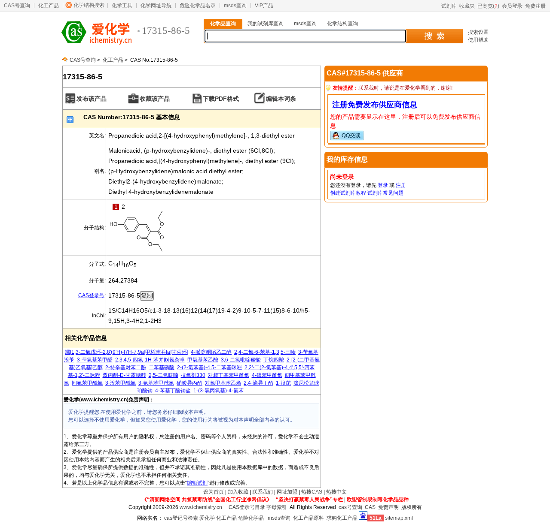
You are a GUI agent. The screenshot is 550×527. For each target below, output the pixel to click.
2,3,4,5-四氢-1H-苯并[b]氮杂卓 (150, 360)
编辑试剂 (197, 483)
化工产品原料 (308, 518)
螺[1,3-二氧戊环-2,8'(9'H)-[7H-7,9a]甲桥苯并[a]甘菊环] (126, 352)
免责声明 (388, 507)
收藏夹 (467, 6)
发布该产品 (91, 98)
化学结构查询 (342, 24)
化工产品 (48, 6)
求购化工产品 (342, 518)
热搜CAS (311, 492)
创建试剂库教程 (348, 193)
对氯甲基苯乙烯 (223, 383)
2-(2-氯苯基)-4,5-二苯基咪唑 (209, 367)
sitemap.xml (399, 518)
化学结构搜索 (88, 5)
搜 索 (434, 36)
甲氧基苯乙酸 (202, 360)
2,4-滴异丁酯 (258, 383)
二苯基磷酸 (161, 367)
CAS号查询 (17, 6)
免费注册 (535, 6)
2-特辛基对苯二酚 (125, 367)
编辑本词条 (281, 98)
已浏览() (488, 6)
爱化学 (207, 518)
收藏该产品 (155, 98)
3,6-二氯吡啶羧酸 (241, 360)
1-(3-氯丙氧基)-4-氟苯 (218, 391)
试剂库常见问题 (385, 193)
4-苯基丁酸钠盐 (173, 391)
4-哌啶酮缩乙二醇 (211, 352)
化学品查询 (223, 24)
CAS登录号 (91, 295)
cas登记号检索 (181, 518)
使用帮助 (478, 40)
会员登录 (512, 6)
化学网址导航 (156, 6)
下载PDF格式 (221, 98)
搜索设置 (478, 32)
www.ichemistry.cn (201, 507)
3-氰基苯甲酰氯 (156, 383)
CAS (370, 507)
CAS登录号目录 (247, 507)
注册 (401, 185)
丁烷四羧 (273, 360)
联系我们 (262, 492)
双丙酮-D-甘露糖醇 (124, 375)
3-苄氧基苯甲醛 (95, 360)
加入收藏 (238, 492)
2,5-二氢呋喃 (163, 375)
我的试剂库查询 (266, 24)
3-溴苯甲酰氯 (120, 383)
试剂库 (449, 6)
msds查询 (235, 6)
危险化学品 (251, 518)
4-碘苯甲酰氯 (267, 375)
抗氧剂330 (193, 375)
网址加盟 (287, 492)
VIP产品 (264, 6)
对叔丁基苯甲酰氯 (228, 375)
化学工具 (122, 6)
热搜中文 (336, 492)
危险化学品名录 (198, 6)
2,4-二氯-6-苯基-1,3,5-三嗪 (265, 352)
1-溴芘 (283, 383)
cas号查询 (350, 507)
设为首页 (213, 492)
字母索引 (276, 507)
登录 (383, 185)
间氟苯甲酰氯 (87, 383)
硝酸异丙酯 (189, 383)
